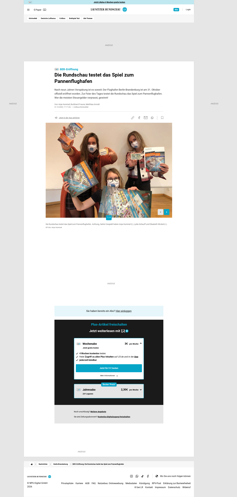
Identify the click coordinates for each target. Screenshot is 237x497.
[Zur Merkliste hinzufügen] (161, 118)
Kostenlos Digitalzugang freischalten (114, 417)
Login (188, 9)
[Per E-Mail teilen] (145, 117)
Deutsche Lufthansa (48, 18)
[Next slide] (167, 212)
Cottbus (62, 18)
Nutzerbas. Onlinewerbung (110, 483)
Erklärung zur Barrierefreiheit (177, 483)
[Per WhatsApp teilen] (152, 118)
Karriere (79, 483)
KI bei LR (139, 487)
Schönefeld (33, 18)
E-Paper (37, 10)
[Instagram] (131, 476)
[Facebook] (148, 476)
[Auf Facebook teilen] (139, 117)
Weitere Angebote (98, 412)
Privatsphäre (67, 483)
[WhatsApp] (137, 476)
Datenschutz (174, 487)
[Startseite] (31, 464)
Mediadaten (131, 483)
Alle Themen (87, 18)
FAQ (94, 483)
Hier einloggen (124, 311)
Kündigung (144, 483)
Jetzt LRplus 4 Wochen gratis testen (109, 2)
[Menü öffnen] (28, 10)
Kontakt (149, 487)
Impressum (160, 487)
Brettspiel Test (74, 18)
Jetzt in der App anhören (69, 118)
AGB (87, 483)
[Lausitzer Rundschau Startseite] (109, 9)
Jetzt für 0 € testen (109, 368)
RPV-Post (156, 483)
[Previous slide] (160, 212)
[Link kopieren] (132, 118)
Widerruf (186, 487)
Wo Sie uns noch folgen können (175, 476)
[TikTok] (142, 476)
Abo (176, 10)
